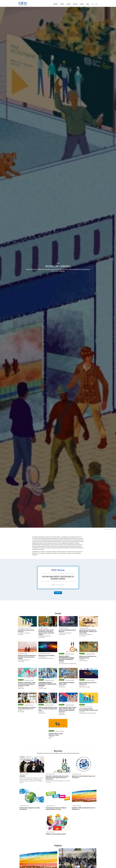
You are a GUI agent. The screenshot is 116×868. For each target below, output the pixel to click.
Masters (62, 4)
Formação (55, 4)
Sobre (87, 4)
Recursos (75, 4)
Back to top (113, 866)
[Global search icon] (96, 3)
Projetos (68, 4)
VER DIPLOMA (58, 592)
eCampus (82, 4)
